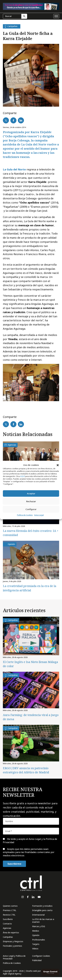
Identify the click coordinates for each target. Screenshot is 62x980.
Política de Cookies (25, 515)
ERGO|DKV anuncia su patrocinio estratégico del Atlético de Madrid (26, 770)
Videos (35, 948)
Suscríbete (8, 919)
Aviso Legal (39, 515)
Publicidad (37, 960)
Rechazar (31, 501)
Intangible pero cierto (42, 910)
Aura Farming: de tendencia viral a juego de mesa (31, 717)
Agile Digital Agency (12, 973)
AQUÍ (22, 476)
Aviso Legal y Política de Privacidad (14, 957)
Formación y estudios (42, 905)
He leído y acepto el (30, 840)
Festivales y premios (12, 945)
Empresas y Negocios (13, 941)
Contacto (7, 923)
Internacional (38, 914)
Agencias (7, 928)
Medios (35, 930)
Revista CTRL (9, 914)
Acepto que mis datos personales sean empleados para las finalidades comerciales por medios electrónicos (28, 852)
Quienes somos (10, 905)
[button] (57, 464)
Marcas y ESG (38, 926)
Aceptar (31, 493)
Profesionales (38, 939)
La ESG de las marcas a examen (43, 920)
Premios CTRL (9, 910)
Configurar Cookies (41, 955)
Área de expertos (11, 932)
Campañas (8, 937)
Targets (35, 944)
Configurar (31, 509)
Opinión (35, 935)
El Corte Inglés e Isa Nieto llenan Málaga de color (30, 664)
